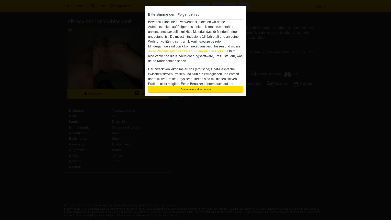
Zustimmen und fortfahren (195, 89)
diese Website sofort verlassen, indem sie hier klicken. (187, 51)
